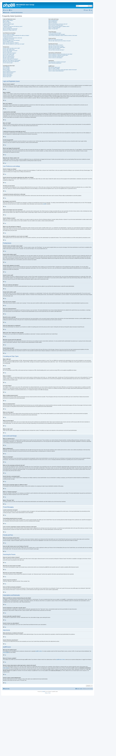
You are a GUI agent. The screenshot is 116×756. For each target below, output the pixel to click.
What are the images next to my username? (11, 40)
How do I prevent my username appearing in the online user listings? (16, 35)
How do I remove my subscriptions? (55, 57)
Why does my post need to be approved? (11, 61)
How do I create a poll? (7, 51)
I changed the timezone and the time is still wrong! (12, 37)
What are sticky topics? (7, 74)
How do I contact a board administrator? (56, 70)
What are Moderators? (53, 21)
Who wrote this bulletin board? (54, 67)
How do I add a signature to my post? (10, 50)
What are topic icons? (7, 76)
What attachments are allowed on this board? (57, 61)
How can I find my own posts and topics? (56, 49)
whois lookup (6, 667)
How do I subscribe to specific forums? (56, 56)
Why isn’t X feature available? (54, 68)
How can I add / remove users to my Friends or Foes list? (60, 40)
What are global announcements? (9, 71)
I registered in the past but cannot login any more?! (12, 26)
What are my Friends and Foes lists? (56, 39)
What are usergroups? (53, 22)
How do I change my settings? (9, 34)
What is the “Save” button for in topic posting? (11, 60)
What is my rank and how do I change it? (11, 42)
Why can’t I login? (6, 25)
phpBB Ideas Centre (60, 659)
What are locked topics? (7, 75)
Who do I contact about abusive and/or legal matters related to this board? (63, 69)
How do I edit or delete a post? (9, 49)
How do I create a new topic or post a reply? (11, 48)
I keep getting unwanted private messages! (57, 34)
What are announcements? (8, 72)
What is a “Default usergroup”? (54, 27)
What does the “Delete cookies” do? (10, 30)
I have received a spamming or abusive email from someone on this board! (63, 35)
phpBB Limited (39, 651)
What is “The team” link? (53, 28)
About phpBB (6, 652)
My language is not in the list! (8, 39)
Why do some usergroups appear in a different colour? (59, 26)
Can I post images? (6, 70)
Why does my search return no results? (56, 46)
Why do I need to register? (8, 20)
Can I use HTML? (6, 68)
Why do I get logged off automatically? (10, 28)
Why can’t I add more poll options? (9, 52)
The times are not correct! (8, 36)
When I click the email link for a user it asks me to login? (13, 43)
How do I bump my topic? (8, 62)
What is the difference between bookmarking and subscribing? (60, 54)
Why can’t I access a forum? (8, 55)
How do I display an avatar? (8, 41)
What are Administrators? (53, 20)
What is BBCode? (6, 66)
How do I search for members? (54, 48)
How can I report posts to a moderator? (10, 59)
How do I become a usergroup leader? (56, 25)
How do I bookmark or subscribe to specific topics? (58, 55)
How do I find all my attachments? (55, 63)
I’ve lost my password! (7, 27)
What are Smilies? (6, 69)
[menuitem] (10, 10)
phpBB (44, 204)
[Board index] (9, 5)
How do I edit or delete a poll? (8, 54)
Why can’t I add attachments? (8, 56)
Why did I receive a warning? (8, 57)
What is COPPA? (6, 21)
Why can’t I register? (7, 22)
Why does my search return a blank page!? (57, 47)
